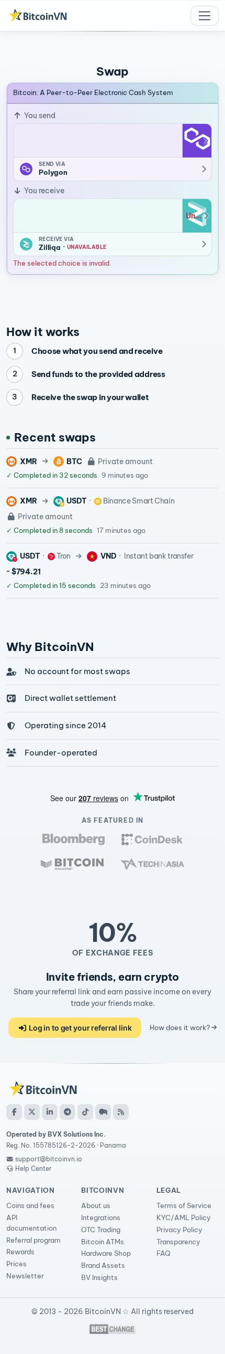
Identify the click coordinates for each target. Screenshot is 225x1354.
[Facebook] (14, 1112)
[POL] (196, 141)
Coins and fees (30, 1205)
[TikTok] (85, 1112)
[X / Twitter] (32, 1112)
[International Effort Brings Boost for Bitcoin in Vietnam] (151, 839)
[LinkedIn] (50, 1112)
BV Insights (99, 1277)
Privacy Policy (179, 1229)
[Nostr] (103, 1112)
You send (38, 115)
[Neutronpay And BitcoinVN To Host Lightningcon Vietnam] (72, 864)
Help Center (33, 1168)
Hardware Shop (106, 1253)
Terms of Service (183, 1205)
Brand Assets (103, 1265)
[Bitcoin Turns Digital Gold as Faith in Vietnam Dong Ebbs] (73, 839)
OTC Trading (100, 1229)
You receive (43, 190)
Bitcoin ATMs (102, 1241)
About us (95, 1205)
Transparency (178, 1241)
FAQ (163, 1253)
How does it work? (180, 1027)
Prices (16, 1263)
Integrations (100, 1217)
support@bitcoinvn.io (48, 1159)
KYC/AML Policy (183, 1217)
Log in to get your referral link (79, 1027)
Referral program (33, 1240)
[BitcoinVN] (37, 15)
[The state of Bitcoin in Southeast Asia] (152, 864)
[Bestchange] (112, 1329)
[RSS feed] (121, 1112)
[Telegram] (67, 1112)
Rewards (20, 1251)
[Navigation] (204, 16)
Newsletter (25, 1276)
